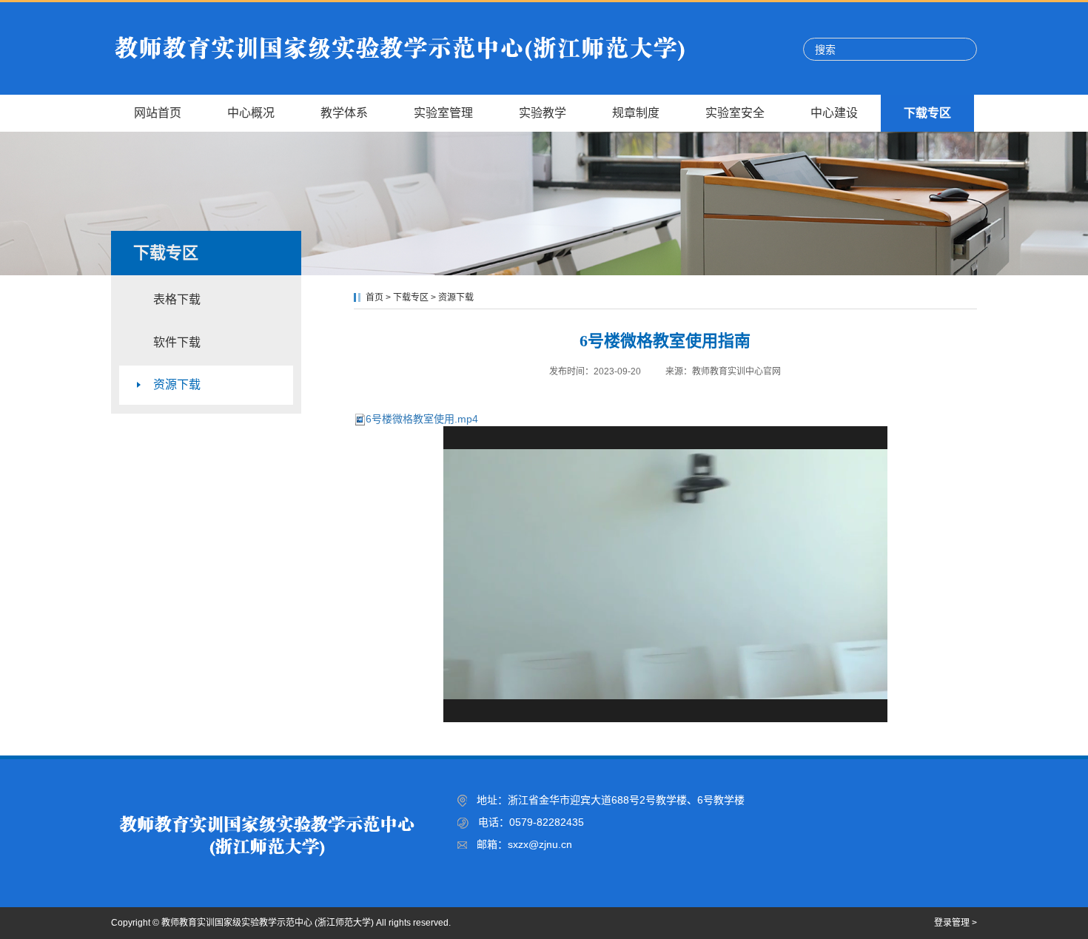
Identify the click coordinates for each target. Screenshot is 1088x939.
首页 (374, 297)
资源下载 (177, 384)
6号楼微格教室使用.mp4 (422, 419)
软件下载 (177, 342)
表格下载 (177, 299)
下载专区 (411, 297)
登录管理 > (955, 923)
